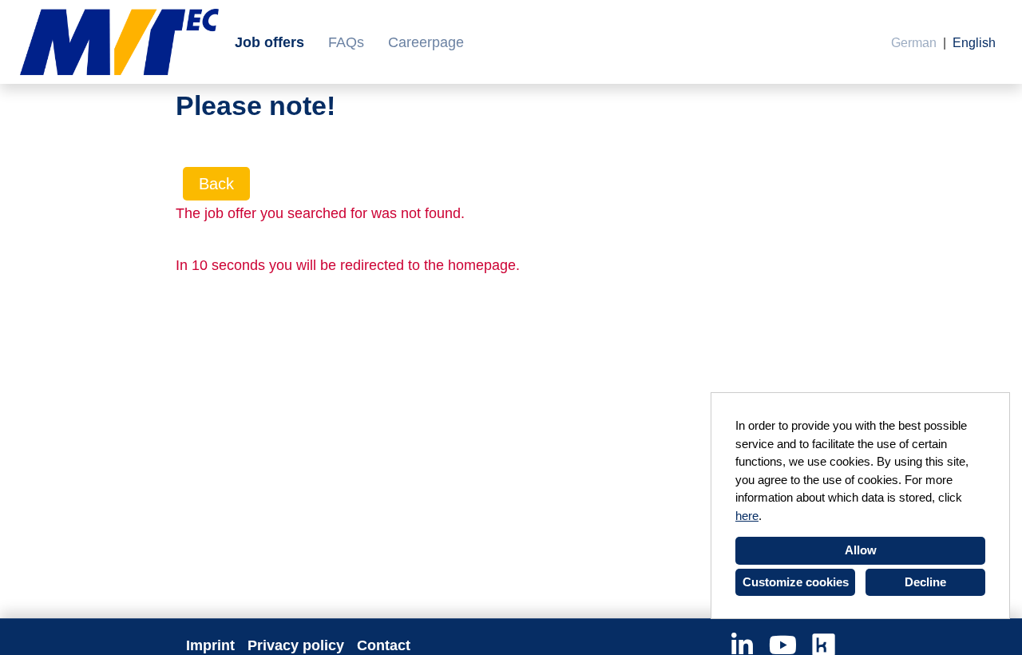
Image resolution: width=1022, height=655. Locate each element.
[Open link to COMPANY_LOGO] (119, 42)
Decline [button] (925, 582)
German (914, 43)
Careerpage (426, 42)
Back (216, 184)
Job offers (269, 42)
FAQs (346, 42)
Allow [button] (861, 550)
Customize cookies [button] (796, 582)
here (747, 515)
